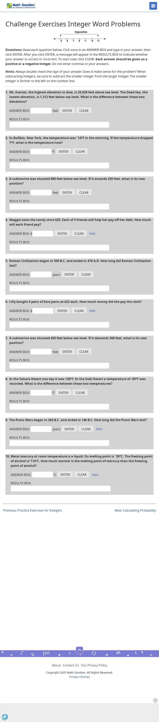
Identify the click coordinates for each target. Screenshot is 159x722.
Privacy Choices (79, 677)
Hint (92, 233)
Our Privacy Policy (94, 665)
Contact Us (71, 665)
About (56, 665)
